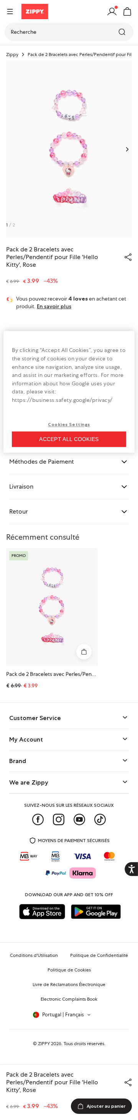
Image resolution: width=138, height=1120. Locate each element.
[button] (127, 11)
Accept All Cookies (69, 439)
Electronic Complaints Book (69, 999)
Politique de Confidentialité (99, 955)
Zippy (12, 54)
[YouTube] (79, 819)
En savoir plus (54, 306)
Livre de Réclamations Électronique (69, 984)
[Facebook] (38, 819)
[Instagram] (58, 819)
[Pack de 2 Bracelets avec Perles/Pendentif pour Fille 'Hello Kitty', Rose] (52, 607)
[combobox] (69, 32)
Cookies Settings (69, 424)
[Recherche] (122, 31)
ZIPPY (44, 1044)
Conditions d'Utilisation (34, 955)
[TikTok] (100, 819)
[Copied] (128, 257)
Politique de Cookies (69, 970)
